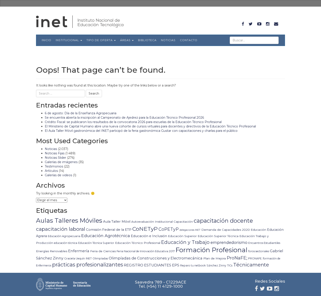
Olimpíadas (100, 258)
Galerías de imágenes (61, 162)
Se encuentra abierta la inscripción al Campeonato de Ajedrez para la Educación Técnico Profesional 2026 (124, 118)
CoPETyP (169, 229)
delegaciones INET (189, 230)
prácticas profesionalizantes (87, 264)
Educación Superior (182, 236)
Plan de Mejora (214, 258)
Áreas (125, 40)
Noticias (168, 40)
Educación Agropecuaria (64, 236)
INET (89, 258)
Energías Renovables (51, 251)
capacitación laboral (60, 229)
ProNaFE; (237, 258)
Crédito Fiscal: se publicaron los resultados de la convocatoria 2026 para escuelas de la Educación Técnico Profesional (133, 122)
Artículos (51, 171)
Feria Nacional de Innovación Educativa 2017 (146, 251)
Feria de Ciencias (103, 251)
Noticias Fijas (54, 153)
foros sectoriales (258, 251)
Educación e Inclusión (149, 236)
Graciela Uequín (74, 258)
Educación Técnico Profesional (137, 243)
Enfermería (78, 251)
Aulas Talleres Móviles (69, 220)
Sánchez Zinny (216, 265)
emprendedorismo (229, 242)
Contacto (188, 40)
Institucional (68, 40)
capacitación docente (223, 220)
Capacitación (183, 221)
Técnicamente (251, 265)
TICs (229, 265)
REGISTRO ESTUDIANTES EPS (151, 265)
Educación (258, 229)
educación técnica (65, 243)
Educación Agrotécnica (105, 235)
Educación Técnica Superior (96, 243)
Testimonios (54, 166)
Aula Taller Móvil (116, 221)
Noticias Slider (55, 158)
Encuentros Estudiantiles (264, 243)
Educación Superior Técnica (218, 236)
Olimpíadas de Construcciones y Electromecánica (155, 258)
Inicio (46, 40)
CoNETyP (145, 229)
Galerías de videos (58, 175)
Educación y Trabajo (185, 242)
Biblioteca (147, 40)
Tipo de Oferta (100, 40)
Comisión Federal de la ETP (108, 229)
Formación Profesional (211, 250)
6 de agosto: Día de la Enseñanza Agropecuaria (80, 113)
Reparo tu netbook (193, 265)
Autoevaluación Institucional (152, 221)
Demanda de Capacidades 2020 (225, 229)
